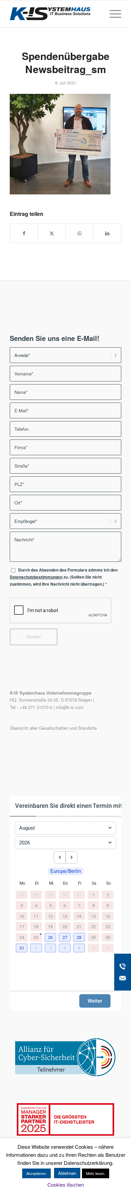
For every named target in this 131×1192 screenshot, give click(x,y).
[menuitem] (112, 13)
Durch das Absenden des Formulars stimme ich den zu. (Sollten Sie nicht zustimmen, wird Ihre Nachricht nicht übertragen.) (64, 577)
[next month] (72, 857)
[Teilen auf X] (52, 233)
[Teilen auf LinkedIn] (107, 233)
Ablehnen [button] (67, 1173)
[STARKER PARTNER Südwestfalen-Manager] (65, 1134)
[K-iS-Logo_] (54, 13)
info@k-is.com (70, 707)
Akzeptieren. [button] (36, 1173)
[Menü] (112, 13)
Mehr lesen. (95, 1173)
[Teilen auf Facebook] (24, 233)
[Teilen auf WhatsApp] (79, 233)
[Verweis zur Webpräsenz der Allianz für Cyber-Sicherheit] (65, 1075)
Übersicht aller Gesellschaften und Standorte (53, 728)
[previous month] (60, 857)
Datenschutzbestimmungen (36, 577)
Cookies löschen (65, 1184)
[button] (51, 937)
